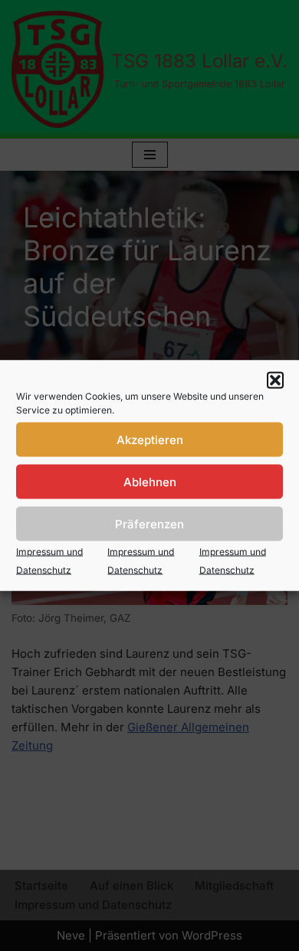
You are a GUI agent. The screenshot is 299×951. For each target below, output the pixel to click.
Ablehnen (149, 481)
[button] (275, 380)
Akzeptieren (150, 439)
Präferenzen (149, 523)
